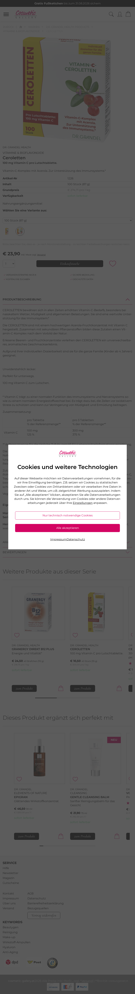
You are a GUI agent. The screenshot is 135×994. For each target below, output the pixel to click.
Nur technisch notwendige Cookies (68, 515)
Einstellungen (83, 503)
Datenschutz (76, 539)
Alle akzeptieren (67, 528)
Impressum (58, 539)
